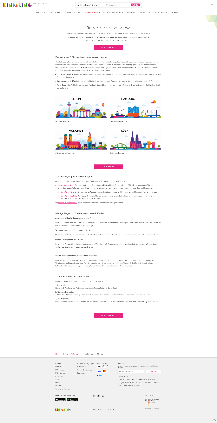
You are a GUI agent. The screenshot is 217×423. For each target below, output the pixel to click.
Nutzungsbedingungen (85, 363)
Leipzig (140, 382)
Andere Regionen (134, 386)
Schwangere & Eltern (135, 12)
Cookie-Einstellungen (85, 370)
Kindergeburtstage (73, 12)
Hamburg (134, 379)
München (126, 379)
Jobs (57, 379)
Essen (127, 382)
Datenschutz (81, 367)
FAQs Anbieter (60, 373)
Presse (57, 382)
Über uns (58, 363)
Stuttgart (121, 382)
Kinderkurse (41, 12)
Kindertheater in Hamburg (67, 196)
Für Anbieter (59, 376)
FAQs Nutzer (60, 370)
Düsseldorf (154, 379)
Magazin (174, 12)
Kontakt (58, 367)
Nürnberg (155, 382)
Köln (147, 379)
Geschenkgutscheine (158, 12)
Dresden (148, 382)
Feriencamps (55, 12)
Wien (119, 386)
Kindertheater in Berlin (65, 185)
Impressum (81, 373)
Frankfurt (142, 379)
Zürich (124, 386)
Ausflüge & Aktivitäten (113, 12)
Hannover (133, 382)
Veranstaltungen (92, 12)
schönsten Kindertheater (67, 203)
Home (58, 354)
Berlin (120, 379)
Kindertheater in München (67, 192)
